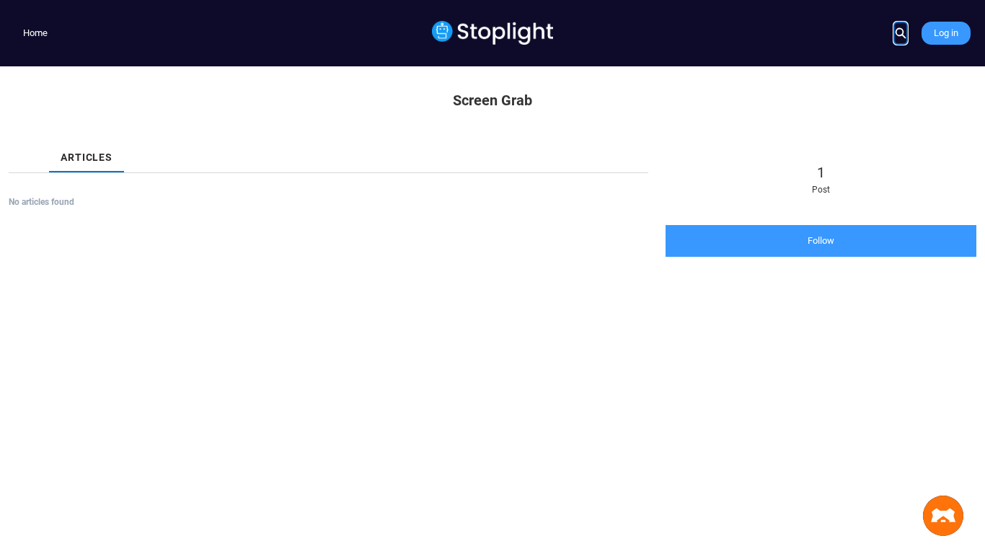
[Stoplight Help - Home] (493, 33)
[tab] (20, 145)
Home (35, 32)
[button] (943, 516)
